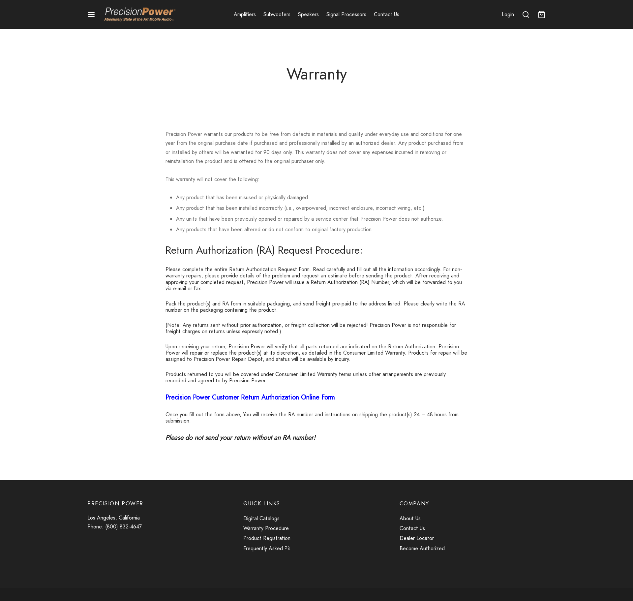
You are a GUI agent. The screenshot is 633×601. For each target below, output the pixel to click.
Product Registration (266, 538)
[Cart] (542, 14)
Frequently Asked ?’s (266, 548)
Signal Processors (346, 14)
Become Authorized (422, 548)
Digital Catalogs (261, 518)
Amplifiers (245, 14)
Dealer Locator (417, 538)
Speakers (308, 14)
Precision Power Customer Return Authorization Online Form (250, 397)
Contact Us (386, 14)
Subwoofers (276, 14)
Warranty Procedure (266, 528)
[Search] (526, 14)
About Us (410, 518)
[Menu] (91, 14)
